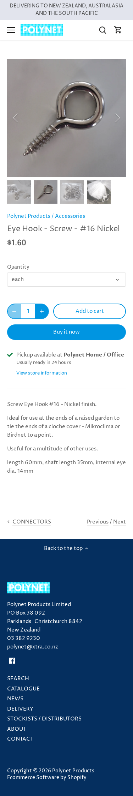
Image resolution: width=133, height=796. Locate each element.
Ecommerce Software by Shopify (47, 777)
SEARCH (18, 678)
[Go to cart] (118, 30)
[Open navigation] (11, 30)
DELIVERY (20, 709)
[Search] (102, 30)
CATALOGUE (23, 689)
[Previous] (16, 118)
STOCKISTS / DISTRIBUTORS (44, 719)
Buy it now (66, 332)
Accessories (70, 216)
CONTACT (20, 739)
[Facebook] (12, 660)
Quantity (18, 267)
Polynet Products (28, 216)
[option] (66, 118)
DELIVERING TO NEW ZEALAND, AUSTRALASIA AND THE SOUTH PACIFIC (66, 9)
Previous (98, 522)
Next (119, 522)
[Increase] (42, 311)
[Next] (117, 118)
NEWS (15, 698)
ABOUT (16, 729)
